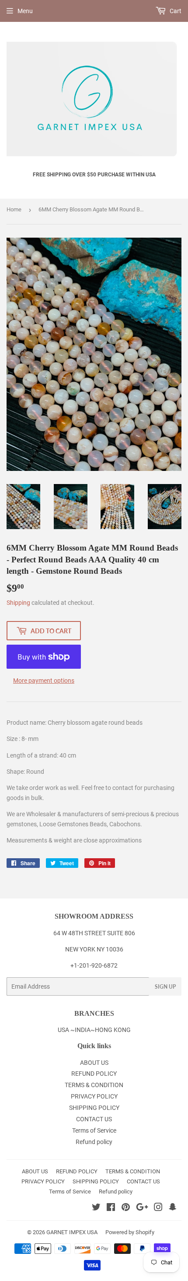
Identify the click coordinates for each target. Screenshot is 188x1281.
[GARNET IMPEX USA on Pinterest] (125, 1208)
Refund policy (94, 1141)
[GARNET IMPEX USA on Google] (142, 1208)
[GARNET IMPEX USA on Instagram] (158, 1208)
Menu (25, 10)
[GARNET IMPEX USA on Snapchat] (172, 1208)
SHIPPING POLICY (94, 1107)
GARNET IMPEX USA (71, 1232)
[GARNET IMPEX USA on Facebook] (110, 1208)
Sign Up (165, 986)
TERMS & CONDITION (94, 1084)
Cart (174, 10)
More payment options (43, 680)
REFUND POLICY (94, 1073)
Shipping (18, 602)
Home (14, 209)
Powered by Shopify (129, 1232)
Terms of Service (94, 1130)
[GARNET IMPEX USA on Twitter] (96, 1208)
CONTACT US (94, 1119)
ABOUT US (94, 1062)
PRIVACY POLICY (94, 1096)
